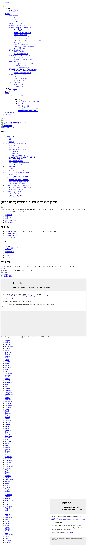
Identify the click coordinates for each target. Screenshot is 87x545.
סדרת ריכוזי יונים (23, 105)
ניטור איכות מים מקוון (16, 23)
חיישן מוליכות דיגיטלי (20, 35)
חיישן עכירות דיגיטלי (20, 42)
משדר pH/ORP (19, 52)
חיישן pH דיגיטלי (19, 29)
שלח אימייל (4, 274)
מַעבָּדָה (16, 21)
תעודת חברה (13, 12)
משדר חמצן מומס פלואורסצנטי (23, 63)
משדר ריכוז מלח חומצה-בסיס (23, 59)
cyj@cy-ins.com (10, 237)
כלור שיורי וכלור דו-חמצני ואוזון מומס (29, 109)
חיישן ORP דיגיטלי (20, 31)
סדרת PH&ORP (23, 107)
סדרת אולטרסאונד (15, 82)
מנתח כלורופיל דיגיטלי (21, 44)
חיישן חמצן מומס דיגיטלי (21, 37)
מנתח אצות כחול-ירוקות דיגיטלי (24, 46)
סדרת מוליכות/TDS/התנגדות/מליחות (21, 56)
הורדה (7, 254)
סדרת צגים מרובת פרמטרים (18, 25)
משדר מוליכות (18, 57)
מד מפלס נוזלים (18, 84)
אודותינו (7, 246)
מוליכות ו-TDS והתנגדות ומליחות (28, 101)
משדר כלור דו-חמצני (20, 78)
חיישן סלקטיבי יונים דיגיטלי (22, 33)
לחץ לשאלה (4, 268)
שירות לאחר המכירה (16, 95)
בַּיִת (6, 6)
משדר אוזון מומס (19, 80)
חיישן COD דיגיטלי (20, 48)
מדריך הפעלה (9, 255)
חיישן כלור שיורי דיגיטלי (21, 38)
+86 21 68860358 (11, 235)
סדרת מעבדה (13, 16)
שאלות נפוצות (9, 113)
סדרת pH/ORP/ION (16, 50)
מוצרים (7, 14)
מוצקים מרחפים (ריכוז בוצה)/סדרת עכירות (23, 69)
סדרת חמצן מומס (14, 61)
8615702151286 (6, 276)
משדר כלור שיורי (19, 76)
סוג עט (16, 17)
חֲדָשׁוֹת (7, 92)
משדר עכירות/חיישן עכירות (22, 73)
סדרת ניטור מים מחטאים (17, 75)
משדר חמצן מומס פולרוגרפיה (23, 65)
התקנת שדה (13, 90)
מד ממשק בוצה (18, 86)
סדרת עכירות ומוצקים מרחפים (28, 111)
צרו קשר (8, 114)
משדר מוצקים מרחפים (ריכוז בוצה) (25, 71)
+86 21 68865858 (11, 233)
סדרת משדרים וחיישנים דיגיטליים (20, 27)
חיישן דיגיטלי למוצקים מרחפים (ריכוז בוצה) (27, 40)
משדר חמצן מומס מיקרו (21, 67)
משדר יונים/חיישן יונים (21, 54)
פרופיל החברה (13, 10)
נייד (15, 19)
